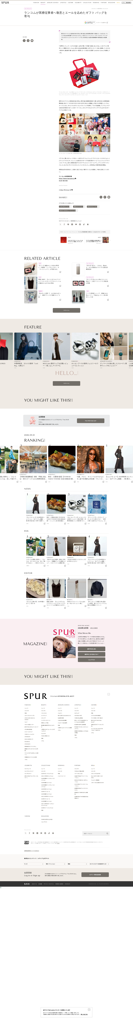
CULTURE (70, 2)
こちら (58, 843)
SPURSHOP (67, 884)
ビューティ (66, 231)
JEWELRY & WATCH (52, 2)
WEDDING (96, 2)
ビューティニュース (73, 231)
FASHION (36, 2)
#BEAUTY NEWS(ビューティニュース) (67, 210)
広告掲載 (40, 884)
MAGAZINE (111, 2)
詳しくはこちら (84, 1014)
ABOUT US (34, 884)
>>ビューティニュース (65, 190)
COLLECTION (87, 2)
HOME (61, 231)
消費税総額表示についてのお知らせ (31, 850)
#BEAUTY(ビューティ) (92, 206)
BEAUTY (43, 2)
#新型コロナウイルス (78, 206)
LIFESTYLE (63, 2)
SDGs (118, 2)
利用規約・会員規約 (59, 884)
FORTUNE (104, 2)
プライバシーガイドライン (49, 884)
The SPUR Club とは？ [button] (90, 421)
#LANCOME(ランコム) (64, 206)
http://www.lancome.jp (67, 178)
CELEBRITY (78, 2)
